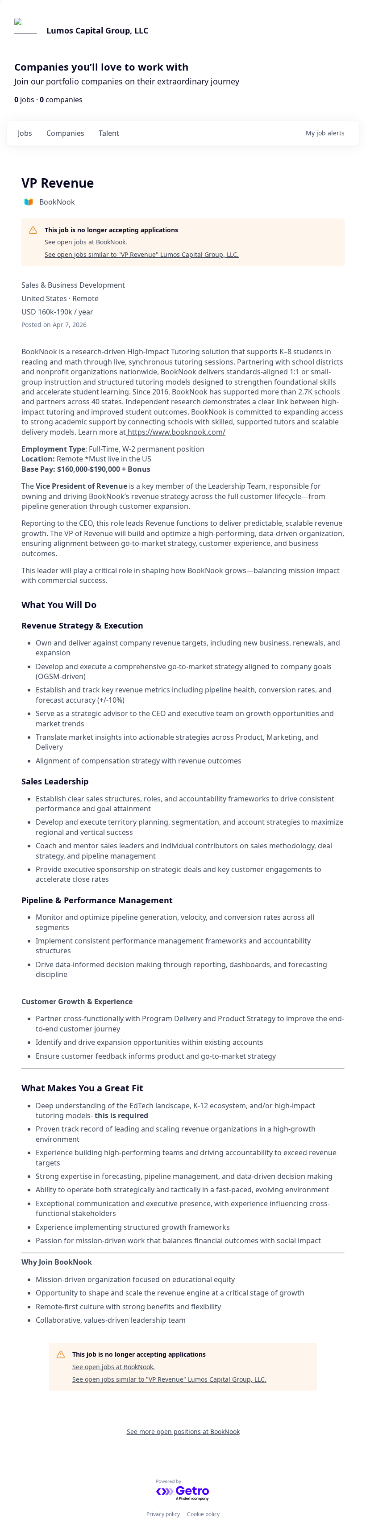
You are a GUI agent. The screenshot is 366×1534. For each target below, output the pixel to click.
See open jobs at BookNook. (86, 242)
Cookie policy (203, 1514)
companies (65, 133)
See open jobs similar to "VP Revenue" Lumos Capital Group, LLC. (142, 254)
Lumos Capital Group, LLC (97, 30)
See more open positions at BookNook (183, 1431)
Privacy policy (163, 1514)
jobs (25, 133)
